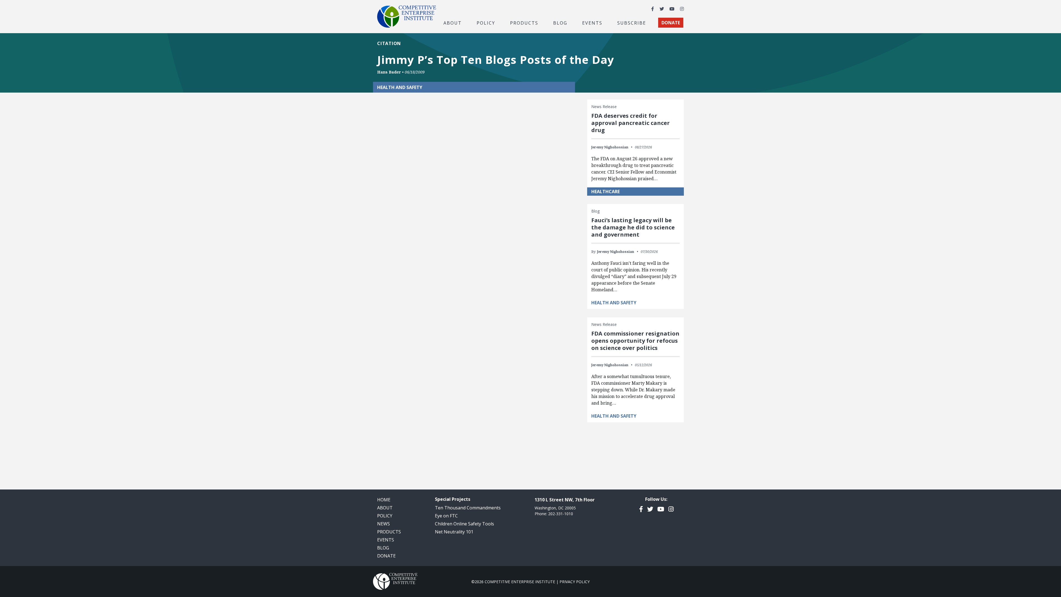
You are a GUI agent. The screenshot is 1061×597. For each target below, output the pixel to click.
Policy (384, 516)
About (385, 508)
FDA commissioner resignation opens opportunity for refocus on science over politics (635, 341)
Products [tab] (524, 23)
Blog (560, 23)
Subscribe (631, 23)
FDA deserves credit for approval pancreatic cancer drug (630, 123)
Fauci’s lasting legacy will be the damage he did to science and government (633, 227)
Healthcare (605, 191)
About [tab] (452, 23)
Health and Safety (613, 303)
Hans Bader (389, 72)
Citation (389, 43)
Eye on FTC (446, 516)
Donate (386, 556)
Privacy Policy (575, 581)
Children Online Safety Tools (464, 524)
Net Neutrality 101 (454, 532)
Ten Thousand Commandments (468, 508)
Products (389, 532)
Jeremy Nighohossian (609, 147)
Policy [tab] (486, 23)
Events (592, 23)
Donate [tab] (670, 23)
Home (383, 500)
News (383, 524)
